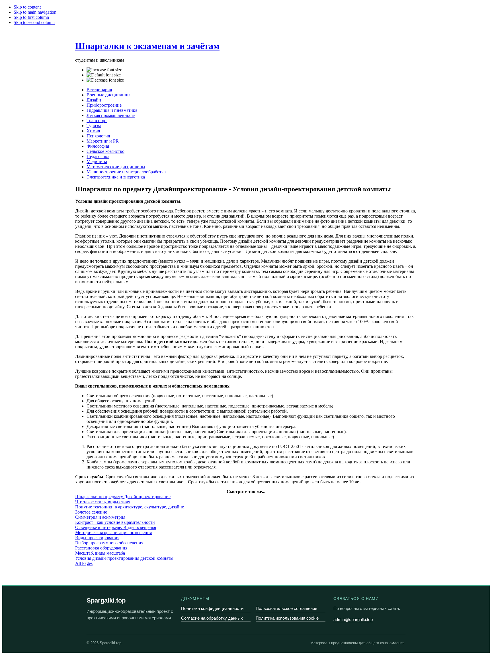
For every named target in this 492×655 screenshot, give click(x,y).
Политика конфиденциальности (212, 608)
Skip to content (27, 7)
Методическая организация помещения (113, 532)
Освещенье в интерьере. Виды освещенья (115, 527)
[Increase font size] (104, 69)
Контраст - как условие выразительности (115, 522)
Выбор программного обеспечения (109, 542)
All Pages (84, 563)
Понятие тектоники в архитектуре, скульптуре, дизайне (129, 506)
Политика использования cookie (287, 618)
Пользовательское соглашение (286, 608)
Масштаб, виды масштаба (100, 553)
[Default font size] (104, 75)
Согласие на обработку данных (212, 618)
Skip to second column (34, 22)
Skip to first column (31, 17)
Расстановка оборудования (101, 548)
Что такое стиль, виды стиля (102, 501)
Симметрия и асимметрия (100, 517)
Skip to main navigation (35, 12)
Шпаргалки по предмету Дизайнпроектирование (123, 496)
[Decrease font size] (105, 80)
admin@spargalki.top (353, 619)
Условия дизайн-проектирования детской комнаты (124, 558)
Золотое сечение (91, 512)
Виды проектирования (97, 537)
